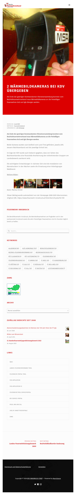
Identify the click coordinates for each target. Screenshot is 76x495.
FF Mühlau (38, 264)
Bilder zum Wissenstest (15, 334)
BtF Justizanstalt (32, 256)
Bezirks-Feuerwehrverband (20, 252)
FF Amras (33, 260)
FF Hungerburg (59, 260)
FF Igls (26, 264)
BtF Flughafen (15, 256)
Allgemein (14, 248)
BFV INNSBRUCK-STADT (35, 478)
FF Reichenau (15, 268)
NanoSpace (57, 478)
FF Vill (28, 268)
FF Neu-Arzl (52, 264)
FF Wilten (40, 268)
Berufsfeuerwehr (48, 248)
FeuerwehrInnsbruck (19, 126)
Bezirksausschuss (44, 252)
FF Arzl (45, 260)
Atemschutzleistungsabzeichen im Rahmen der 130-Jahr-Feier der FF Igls (32, 328)
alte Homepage (20, 128)
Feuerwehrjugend (17, 260)
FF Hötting (14, 264)
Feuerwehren (49, 256)
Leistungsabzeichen (56, 268)
